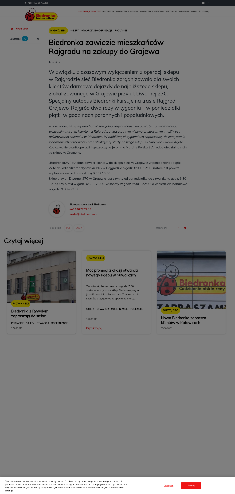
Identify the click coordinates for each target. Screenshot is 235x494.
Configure (168, 485)
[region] (117, 485)
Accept (191, 485)
